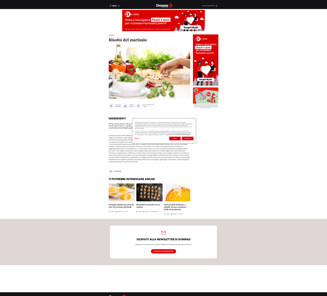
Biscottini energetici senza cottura (148, 205)
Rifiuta (175, 138)
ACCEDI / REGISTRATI (208, 6)
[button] (113, 6)
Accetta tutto (187, 138)
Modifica (137, 138)
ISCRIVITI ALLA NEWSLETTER (163, 251)
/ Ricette (111, 35)
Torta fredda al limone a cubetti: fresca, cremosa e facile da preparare (175, 207)
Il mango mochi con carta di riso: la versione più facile (121, 205)
